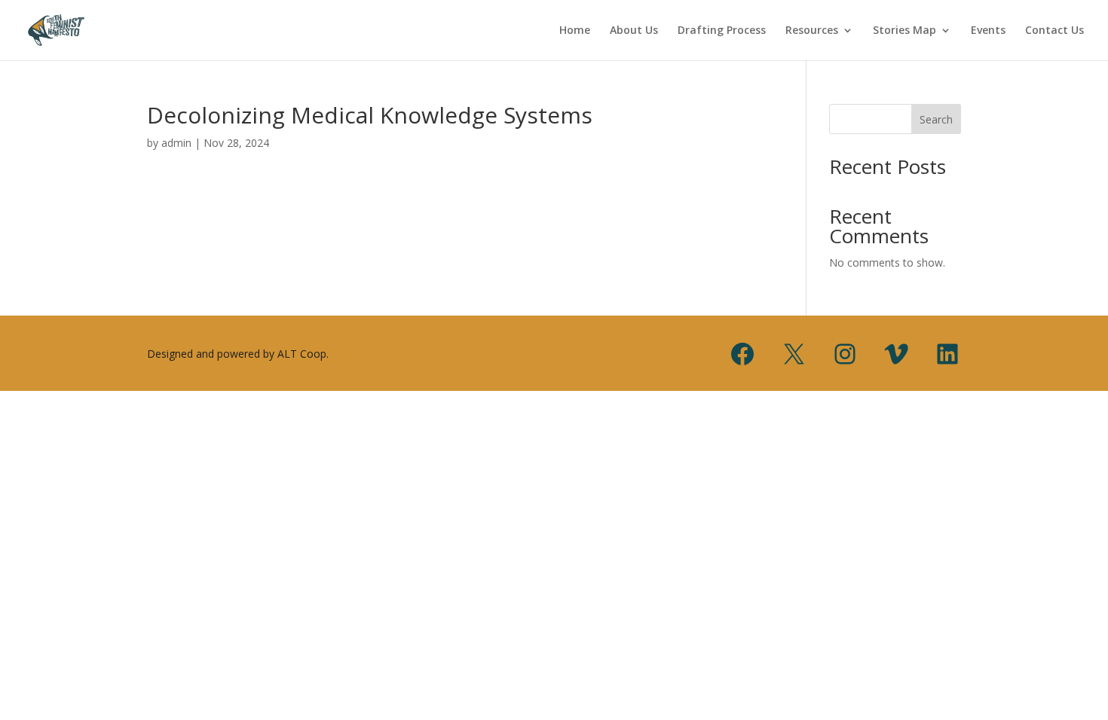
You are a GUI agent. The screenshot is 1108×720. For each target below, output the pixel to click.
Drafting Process (722, 31)
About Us (634, 31)
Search (936, 119)
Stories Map (904, 31)
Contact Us (1054, 31)
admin (176, 143)
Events (988, 31)
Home (574, 31)
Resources (811, 31)
